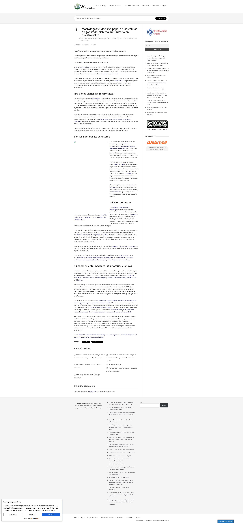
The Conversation (97, 341)
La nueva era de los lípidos (116, 464)
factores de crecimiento (127, 246)
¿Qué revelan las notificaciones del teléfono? (122, 453)
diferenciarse (124, 255)
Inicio (97, 5)
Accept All (51, 514)
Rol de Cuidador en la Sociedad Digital (120, 456)
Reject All (32, 514)
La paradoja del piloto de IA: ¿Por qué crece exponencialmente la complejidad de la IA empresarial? (121, 495)
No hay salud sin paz (115, 364)
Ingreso (165, 5)
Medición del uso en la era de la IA (119, 477)
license (165, 129)
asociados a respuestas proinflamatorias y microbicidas (95, 257)
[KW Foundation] (84, 6)
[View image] (91, 177)
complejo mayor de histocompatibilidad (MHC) (91, 235)
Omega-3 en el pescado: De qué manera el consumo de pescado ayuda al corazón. (156, 58)
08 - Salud (84, 38)
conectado (92, 391)
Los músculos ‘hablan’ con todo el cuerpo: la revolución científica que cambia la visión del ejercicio (121, 358)
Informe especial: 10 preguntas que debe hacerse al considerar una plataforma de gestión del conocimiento (121, 482)
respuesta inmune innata (110, 74)
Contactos (145, 5)
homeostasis (119, 81)
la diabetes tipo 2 (100, 278)
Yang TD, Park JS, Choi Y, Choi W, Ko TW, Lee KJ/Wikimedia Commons (90, 217)
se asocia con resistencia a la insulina (100, 307)
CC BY (83, 219)
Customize (12, 514)
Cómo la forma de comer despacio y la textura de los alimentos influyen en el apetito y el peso (158, 70)
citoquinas (114, 246)
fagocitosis (133, 214)
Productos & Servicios (132, 5)
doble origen (95, 98)
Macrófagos (86, 341)
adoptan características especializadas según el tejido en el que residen (122, 146)
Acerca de (156, 5)
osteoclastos (116, 192)
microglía (128, 173)
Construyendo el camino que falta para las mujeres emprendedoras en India (157, 102)
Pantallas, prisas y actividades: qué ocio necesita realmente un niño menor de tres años (157, 83)
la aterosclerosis (88, 278)
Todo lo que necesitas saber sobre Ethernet (121, 450)
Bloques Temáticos (115, 5)
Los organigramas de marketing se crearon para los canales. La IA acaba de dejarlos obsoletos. (121, 502)
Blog (103, 5)
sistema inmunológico (83, 67)
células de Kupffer (120, 164)
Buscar (142, 402)
